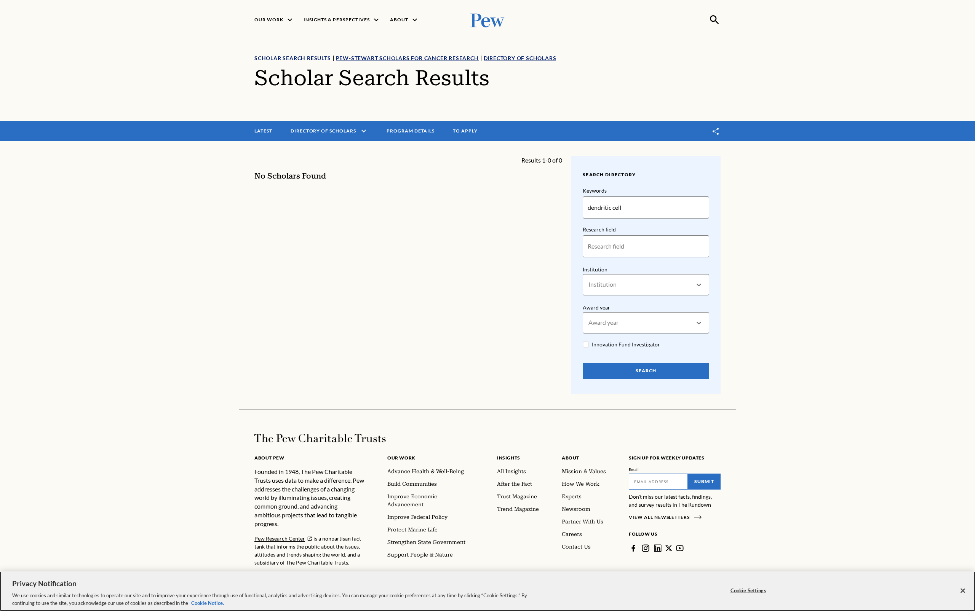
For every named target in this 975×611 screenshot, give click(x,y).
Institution (595, 269)
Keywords (595, 190)
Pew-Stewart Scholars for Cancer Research (407, 58)
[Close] (962, 590)
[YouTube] (679, 548)
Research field (599, 229)
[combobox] (589, 284)
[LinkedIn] (657, 548)
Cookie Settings (748, 590)
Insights (508, 458)
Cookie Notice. (207, 603)
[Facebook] (633, 548)
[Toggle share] (716, 131)
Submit (704, 481)
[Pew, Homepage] (487, 19)
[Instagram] (645, 548)
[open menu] (363, 131)
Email (634, 469)
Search (646, 370)
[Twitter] (668, 548)
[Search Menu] (714, 20)
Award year (596, 307)
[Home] (320, 438)
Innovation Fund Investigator (626, 344)
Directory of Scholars (520, 58)
